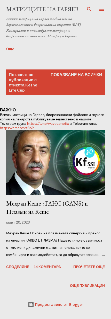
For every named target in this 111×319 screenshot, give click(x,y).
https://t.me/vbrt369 (17, 128)
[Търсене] (89, 9)
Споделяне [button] (17, 266)
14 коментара (47, 266)
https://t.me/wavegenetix (48, 123)
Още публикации (87, 285)
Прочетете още (89, 266)
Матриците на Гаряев (42, 9)
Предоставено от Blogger (58, 304)
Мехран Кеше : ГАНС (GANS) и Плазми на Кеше (47, 207)
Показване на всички (76, 74)
